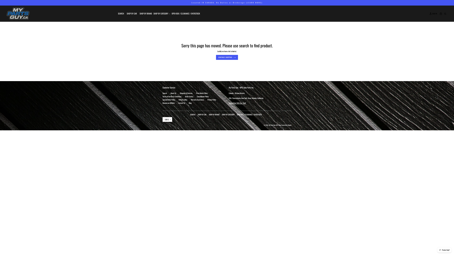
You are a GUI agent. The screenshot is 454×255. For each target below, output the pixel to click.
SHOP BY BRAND (214, 114)
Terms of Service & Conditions (172, 96)
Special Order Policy (169, 99)
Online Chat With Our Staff (237, 103)
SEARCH (192, 114)
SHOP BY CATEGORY (228, 114)
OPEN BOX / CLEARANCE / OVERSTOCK (249, 114)
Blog (190, 103)
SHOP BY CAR (202, 114)
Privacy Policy (211, 99)
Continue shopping (225, 57)
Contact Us (181, 103)
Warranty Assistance (197, 99)
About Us (173, 93)
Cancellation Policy (203, 96)
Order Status (189, 96)
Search (165, 93)
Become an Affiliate (169, 103)
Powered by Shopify (286, 125)
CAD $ (167, 119)
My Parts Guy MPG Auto (275, 125)
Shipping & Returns (186, 93)
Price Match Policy (202, 93)
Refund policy (183, 99)
